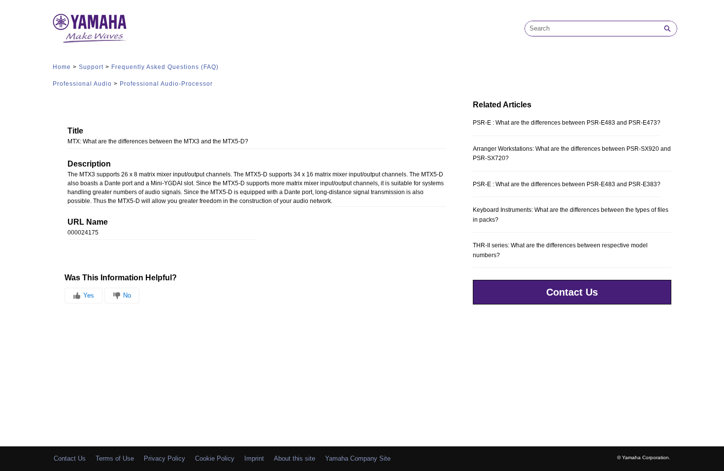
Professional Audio (82, 83)
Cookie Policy (214, 458)
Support (91, 67)
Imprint (254, 458)
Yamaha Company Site (358, 458)
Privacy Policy (164, 458)
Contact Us (572, 292)
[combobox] (591, 28)
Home (62, 67)
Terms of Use (115, 458)
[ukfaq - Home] (90, 28)
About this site (294, 458)
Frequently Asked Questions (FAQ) (165, 67)
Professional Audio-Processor (166, 83)
